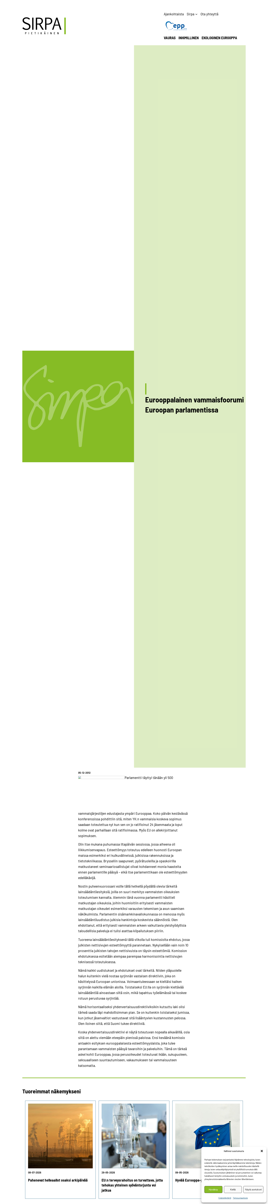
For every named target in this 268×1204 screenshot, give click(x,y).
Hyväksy (213, 1189)
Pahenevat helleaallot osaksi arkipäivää (58, 1180)
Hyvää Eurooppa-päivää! (193, 1180)
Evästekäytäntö (225, 1198)
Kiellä (233, 1189)
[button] (261, 1151)
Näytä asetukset (253, 1189)
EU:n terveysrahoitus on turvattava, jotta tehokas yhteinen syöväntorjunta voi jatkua (132, 1185)
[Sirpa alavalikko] (196, 14)
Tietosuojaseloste (240, 1198)
